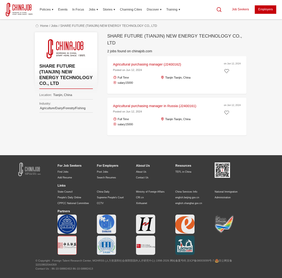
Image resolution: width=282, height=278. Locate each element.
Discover (153, 9)
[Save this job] (227, 71)
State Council (65, 191)
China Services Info (186, 191)
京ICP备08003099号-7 (200, 260)
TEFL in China (183, 171)
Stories (107, 9)
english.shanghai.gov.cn (188, 203)
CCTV (100, 203)
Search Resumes (106, 177)
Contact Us (142, 177)
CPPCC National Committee (73, 203)
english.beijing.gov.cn (187, 197)
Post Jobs (102, 171)
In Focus (78, 9)
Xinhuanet (141, 203)
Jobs (92, 9)
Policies (45, 9)
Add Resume (65, 177)
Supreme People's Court (110, 197)
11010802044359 (46, 264)
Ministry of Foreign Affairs (150, 191)
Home (44, 25)
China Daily (103, 191)
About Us (141, 171)
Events (63, 9)
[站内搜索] (219, 9)
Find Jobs (63, 171)
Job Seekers (240, 9)
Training (171, 9)
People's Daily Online (69, 197)
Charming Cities (131, 9)
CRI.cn (140, 197)
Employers (265, 9)
